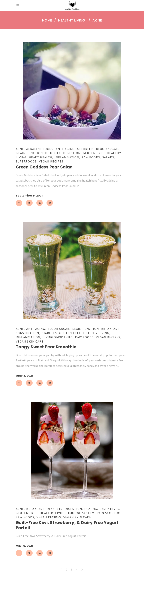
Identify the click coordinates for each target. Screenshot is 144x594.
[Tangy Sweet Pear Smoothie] (72, 270)
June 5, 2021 (24, 375)
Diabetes (49, 333)
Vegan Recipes (51, 161)
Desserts (54, 509)
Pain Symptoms (109, 513)
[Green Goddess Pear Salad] (72, 90)
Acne (20, 149)
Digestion (72, 153)
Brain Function (29, 153)
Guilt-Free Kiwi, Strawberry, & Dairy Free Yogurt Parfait (67, 525)
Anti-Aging (65, 149)
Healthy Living (71, 20)
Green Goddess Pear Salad (44, 167)
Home (47, 20)
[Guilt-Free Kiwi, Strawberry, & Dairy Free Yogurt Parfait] (72, 450)
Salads (108, 157)
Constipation (27, 333)
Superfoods (26, 161)
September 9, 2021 (29, 195)
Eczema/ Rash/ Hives (101, 509)
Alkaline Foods (39, 149)
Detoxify (53, 153)
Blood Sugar (107, 149)
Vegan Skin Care (30, 341)
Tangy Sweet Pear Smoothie (46, 347)
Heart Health (40, 157)
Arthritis (85, 149)
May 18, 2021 (24, 545)
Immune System (81, 513)
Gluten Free (93, 153)
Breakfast (110, 329)
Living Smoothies (58, 337)
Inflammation (67, 157)
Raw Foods (91, 157)
